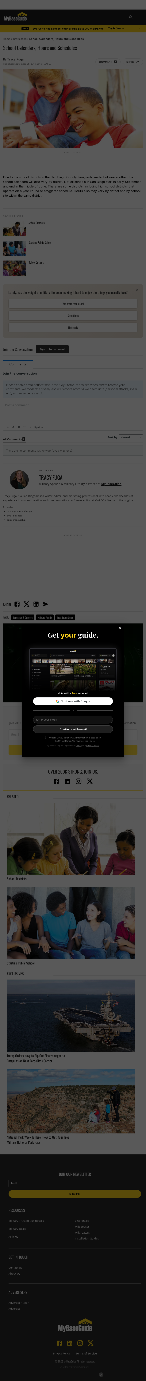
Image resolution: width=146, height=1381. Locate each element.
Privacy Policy (92, 745)
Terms (79, 745)
